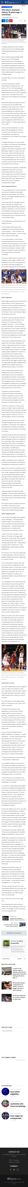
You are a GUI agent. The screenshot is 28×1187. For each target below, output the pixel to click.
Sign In (23, 5)
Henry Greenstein (7, 17)
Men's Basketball (7, 1031)
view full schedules (20, 1060)
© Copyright (6, 1182)
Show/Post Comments (14, 933)
